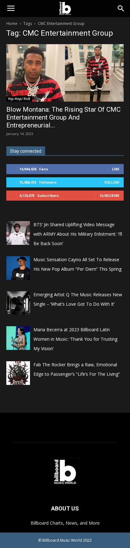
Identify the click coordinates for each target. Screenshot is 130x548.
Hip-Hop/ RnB (19, 99)
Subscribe (109, 195)
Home (11, 23)
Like (115, 169)
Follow (111, 182)
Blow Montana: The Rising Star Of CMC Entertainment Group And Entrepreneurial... (63, 117)
